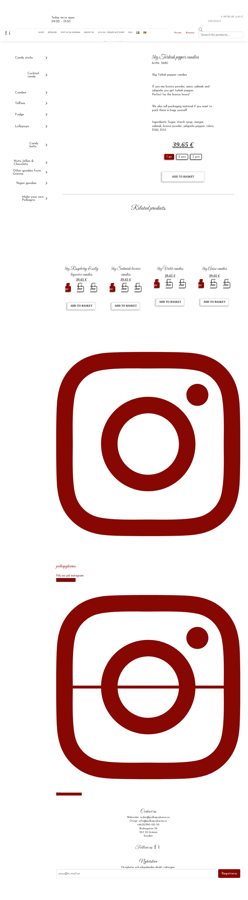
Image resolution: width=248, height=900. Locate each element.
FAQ (130, 32)
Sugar (172, 122)
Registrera (229, 873)
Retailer (52, 32)
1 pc (169, 156)
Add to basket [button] (81, 305)
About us (89, 32)
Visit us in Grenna (70, 32)
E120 (155, 130)
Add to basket (183, 176)
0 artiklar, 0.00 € (232, 17)
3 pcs (196, 156)
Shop (41, 32)
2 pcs (182, 156)
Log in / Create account (111, 32)
